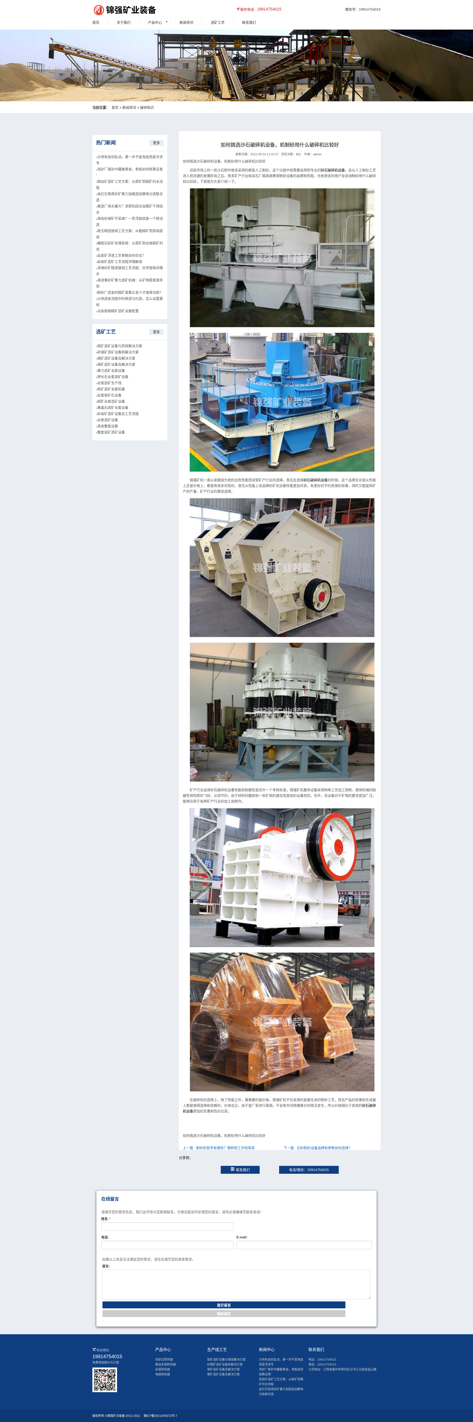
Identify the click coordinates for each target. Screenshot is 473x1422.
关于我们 (124, 22)
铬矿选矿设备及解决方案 (116, 358)
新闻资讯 (186, 22)
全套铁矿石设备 (109, 395)
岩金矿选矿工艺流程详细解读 (119, 262)
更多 (156, 143)
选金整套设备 (107, 426)
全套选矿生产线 (109, 383)
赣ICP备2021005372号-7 (160, 1416)
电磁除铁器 (162, 1374)
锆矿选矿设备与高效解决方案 (119, 346)
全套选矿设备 (107, 420)
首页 (95, 22)
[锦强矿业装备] (114, 11)
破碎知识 (147, 107)
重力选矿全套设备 (111, 371)
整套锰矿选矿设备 (111, 432)
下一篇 (318, 1148)
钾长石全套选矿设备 (112, 377)
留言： (107, 1266)
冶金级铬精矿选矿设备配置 (118, 311)
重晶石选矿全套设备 (112, 407)
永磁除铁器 (162, 1369)
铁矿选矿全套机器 (111, 389)
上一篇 (219, 1148)
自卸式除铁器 (164, 1359)
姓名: (106, 1219)
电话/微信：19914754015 (309, 1170)
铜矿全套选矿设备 (111, 401)
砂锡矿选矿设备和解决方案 (118, 352)
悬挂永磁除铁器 (165, 1364)
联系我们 (249, 22)
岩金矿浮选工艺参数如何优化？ (121, 255)
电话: (105, 1237)
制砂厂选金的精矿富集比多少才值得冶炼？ (130, 292)
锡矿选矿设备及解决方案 (116, 364)
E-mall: (241, 1237)
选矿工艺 (218, 22)
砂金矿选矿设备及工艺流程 (118, 414)
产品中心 (155, 22)
